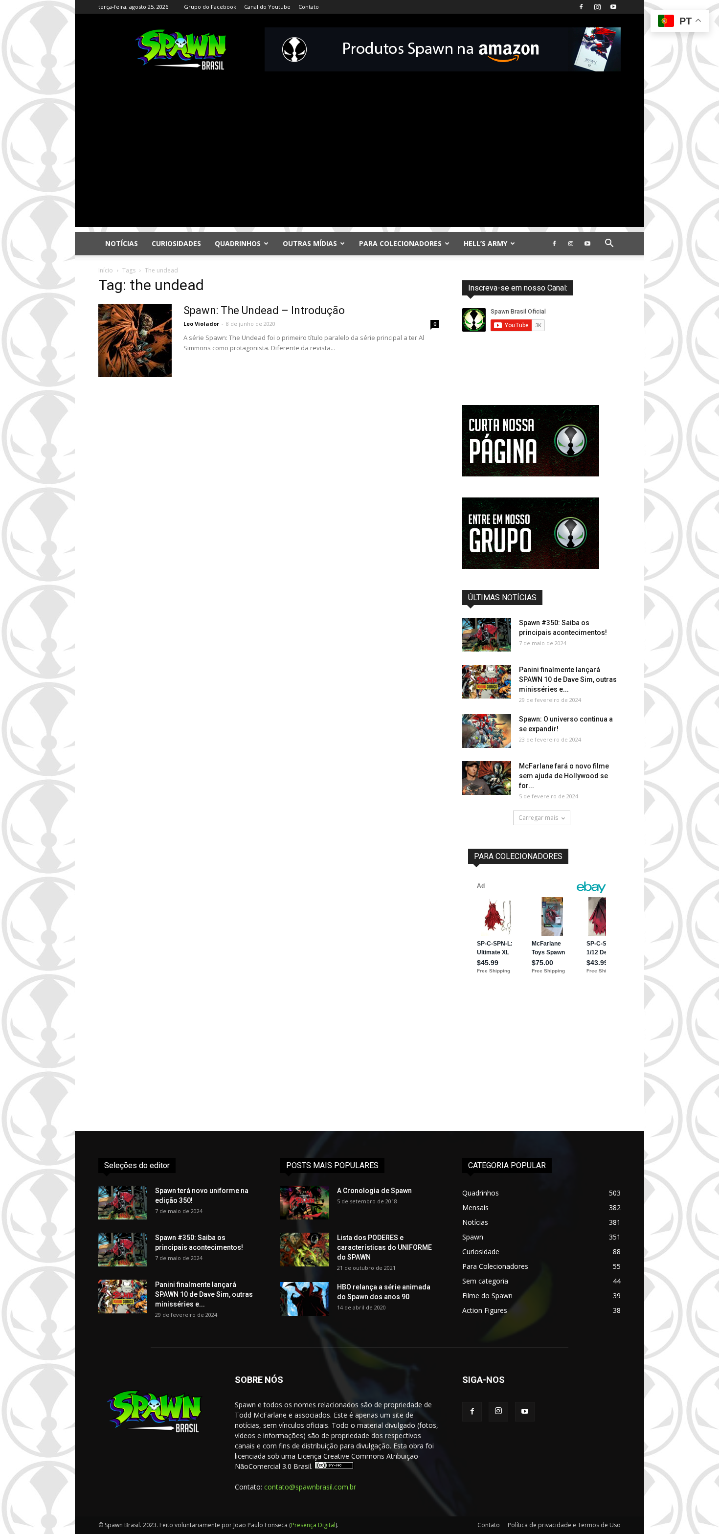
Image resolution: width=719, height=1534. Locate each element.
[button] (609, 244)
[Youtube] (613, 7)
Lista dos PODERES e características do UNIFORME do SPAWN (384, 1247)
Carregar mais (538, 817)
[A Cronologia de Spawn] (304, 1202)
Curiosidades (176, 243)
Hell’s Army (485, 243)
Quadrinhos (238, 243)
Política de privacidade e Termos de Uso (564, 1525)
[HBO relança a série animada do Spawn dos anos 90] (304, 1299)
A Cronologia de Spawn (374, 1191)
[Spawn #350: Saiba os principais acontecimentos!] (486, 635)
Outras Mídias (310, 243)
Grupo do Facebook (210, 6)
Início (105, 270)
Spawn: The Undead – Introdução (264, 310)
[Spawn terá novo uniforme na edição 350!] (122, 1202)
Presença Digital (313, 1525)
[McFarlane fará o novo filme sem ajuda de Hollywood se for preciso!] (486, 778)
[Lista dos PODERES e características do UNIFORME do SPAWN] (304, 1249)
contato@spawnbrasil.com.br (310, 1486)
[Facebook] (581, 7)
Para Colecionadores (400, 243)
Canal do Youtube (267, 6)
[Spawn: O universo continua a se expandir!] (486, 731)
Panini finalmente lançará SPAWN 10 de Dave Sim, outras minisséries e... (568, 679)
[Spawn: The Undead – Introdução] (135, 340)
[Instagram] (597, 7)
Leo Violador (201, 323)
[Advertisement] (359, 158)
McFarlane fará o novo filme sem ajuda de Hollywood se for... (564, 776)
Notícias (121, 243)
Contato (308, 6)
